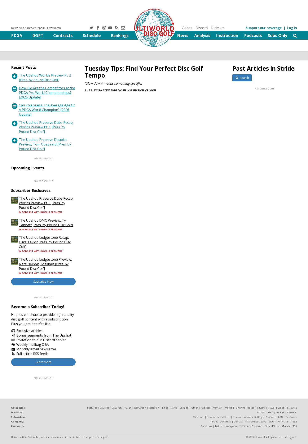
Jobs (263, 421)
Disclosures (251, 421)
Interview (154, 407)
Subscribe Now (43, 281)
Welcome (198, 416)
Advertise (225, 421)
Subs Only (277, 35)
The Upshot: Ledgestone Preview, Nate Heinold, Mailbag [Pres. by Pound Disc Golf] (45, 264)
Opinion (150, 90)
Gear (128, 407)
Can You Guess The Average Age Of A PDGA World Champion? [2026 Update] (47, 110)
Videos (187, 28)
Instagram (231, 426)
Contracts (63, 35)
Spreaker (257, 426)
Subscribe (291, 416)
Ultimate (218, 28)
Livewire (292, 407)
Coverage (117, 407)
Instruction (227, 35)
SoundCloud (272, 426)
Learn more (43, 362)
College (280, 412)
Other (194, 407)
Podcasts (253, 35)
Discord (202, 28)
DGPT (37, 35)
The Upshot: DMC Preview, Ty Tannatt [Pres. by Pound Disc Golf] (46, 222)
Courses (104, 407)
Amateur (292, 412)
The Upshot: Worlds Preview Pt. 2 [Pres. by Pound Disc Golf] (45, 77)
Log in (292, 28)
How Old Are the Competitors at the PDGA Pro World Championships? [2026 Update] (47, 93)
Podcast (205, 407)
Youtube (244, 426)
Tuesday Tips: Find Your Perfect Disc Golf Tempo (144, 71)
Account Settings (253, 416)
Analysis (202, 35)
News (182, 35)
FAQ (280, 416)
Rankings (120, 35)
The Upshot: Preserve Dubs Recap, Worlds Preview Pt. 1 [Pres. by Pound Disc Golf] (46, 127)
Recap (250, 407)
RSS (294, 426)
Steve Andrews (113, 90)
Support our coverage (264, 28)
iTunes (286, 426)
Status (272, 421)
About (214, 421)
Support (271, 416)
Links (165, 407)
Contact (238, 421)
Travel (271, 407)
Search (244, 78)
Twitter (219, 426)
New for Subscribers (218, 416)
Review (261, 407)
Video (281, 407)
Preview (217, 407)
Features (92, 407)
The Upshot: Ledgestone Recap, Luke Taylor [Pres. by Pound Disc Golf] (45, 242)
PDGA (16, 35)
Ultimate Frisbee (287, 421)
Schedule (92, 35)
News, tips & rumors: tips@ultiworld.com (36, 28)
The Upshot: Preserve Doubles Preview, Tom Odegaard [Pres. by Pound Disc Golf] (45, 144)
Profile (228, 407)
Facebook (206, 426)
